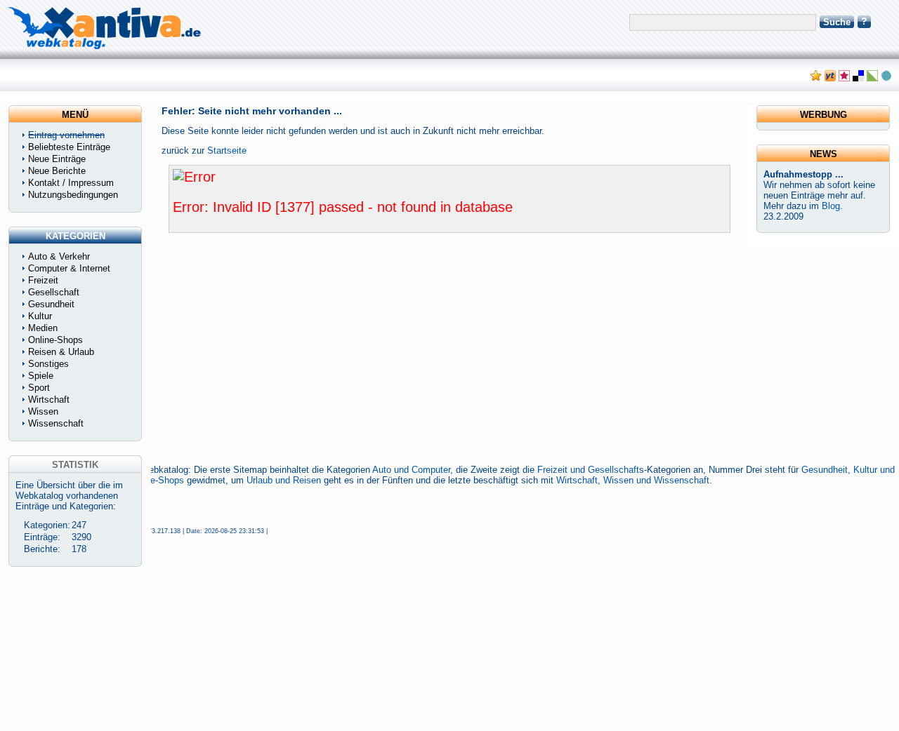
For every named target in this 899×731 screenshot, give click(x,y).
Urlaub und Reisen (284, 480)
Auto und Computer (411, 469)
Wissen (43, 411)
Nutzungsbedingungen (73, 194)
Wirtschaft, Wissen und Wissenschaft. (634, 480)
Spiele (40, 375)
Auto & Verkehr (59, 256)
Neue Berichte (57, 171)
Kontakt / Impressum (71, 182)
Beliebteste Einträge (69, 147)
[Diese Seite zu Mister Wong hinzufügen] (830, 78)
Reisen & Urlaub (61, 352)
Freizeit (43, 280)
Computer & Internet (69, 268)
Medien (43, 328)
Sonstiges (48, 363)
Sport (39, 387)
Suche (837, 22)
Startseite (227, 150)
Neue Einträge (57, 159)
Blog (831, 206)
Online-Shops (156, 480)
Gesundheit (51, 304)
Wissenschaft (56, 423)
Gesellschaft (53, 292)
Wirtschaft (49, 399)
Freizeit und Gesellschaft (588, 469)
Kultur (40, 316)
